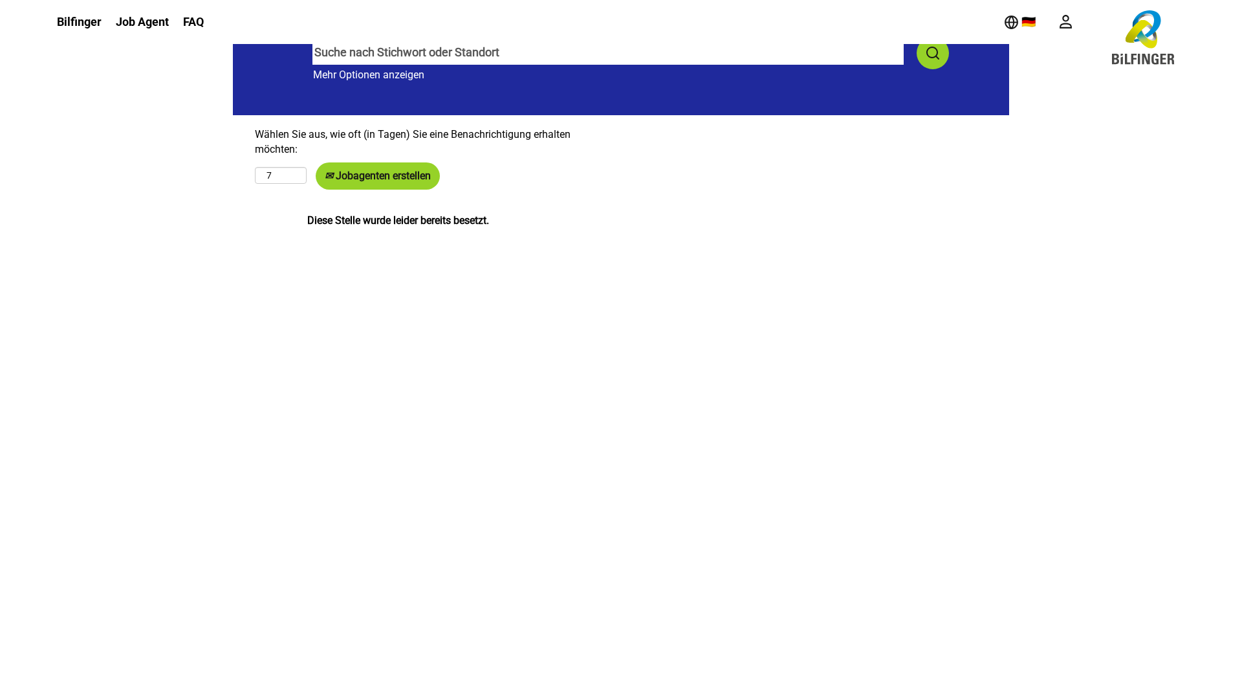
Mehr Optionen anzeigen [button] (368, 75)
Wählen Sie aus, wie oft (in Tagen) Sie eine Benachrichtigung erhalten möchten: (413, 141)
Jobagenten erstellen (382, 176)
